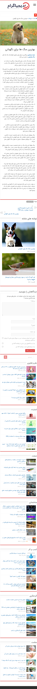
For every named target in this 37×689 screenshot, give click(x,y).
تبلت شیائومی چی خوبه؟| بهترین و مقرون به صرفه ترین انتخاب (14, 391)
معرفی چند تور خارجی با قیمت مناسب (15, 600)
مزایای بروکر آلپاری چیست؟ (18, 398)
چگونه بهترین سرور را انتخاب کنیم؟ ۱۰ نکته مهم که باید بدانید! (13, 414)
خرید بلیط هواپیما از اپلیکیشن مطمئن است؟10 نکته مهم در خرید (13, 608)
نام (34, 319)
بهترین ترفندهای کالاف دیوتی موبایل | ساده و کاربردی (14, 375)
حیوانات (30, 19)
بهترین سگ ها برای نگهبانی (11, 213)
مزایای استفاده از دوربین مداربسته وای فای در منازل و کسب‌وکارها (14, 523)
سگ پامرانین (30, 202)
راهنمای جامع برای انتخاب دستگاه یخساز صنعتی (15, 476)
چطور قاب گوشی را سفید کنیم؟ (17, 576)
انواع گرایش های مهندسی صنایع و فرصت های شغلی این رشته (13, 491)
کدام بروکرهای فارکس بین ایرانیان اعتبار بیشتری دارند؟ (13, 569)
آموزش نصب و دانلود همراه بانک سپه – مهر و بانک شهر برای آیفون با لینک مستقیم (13, 445)
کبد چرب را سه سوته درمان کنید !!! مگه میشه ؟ (13, 660)
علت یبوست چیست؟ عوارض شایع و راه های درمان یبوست (14, 675)
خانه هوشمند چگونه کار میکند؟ (17, 515)
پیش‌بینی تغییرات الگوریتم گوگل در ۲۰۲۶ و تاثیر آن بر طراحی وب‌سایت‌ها (13, 368)
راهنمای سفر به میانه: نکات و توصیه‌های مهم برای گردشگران (14, 624)
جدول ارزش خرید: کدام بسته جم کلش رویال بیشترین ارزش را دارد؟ (14, 562)
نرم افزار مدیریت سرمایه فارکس (17, 553)
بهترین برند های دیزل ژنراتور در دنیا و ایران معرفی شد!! (14, 483)
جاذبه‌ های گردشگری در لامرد (18, 630)
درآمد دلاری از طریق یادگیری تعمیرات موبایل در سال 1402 (25, 208)
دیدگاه (33, 301)
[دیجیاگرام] (18, 6)
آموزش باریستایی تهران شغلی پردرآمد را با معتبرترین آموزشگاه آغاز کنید (14, 585)
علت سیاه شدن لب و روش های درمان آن (14, 654)
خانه (34, 19)
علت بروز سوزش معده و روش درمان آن (15, 646)
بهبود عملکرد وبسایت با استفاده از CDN (15, 436)
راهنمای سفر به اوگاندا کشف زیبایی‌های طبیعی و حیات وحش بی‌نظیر (13, 616)
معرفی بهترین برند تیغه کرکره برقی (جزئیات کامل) (14, 468)
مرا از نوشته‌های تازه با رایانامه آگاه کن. (25, 347)
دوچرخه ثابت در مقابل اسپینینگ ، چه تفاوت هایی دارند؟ (14, 669)
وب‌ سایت (32, 332)
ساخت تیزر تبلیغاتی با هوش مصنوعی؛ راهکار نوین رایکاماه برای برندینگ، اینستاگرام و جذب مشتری (13, 508)
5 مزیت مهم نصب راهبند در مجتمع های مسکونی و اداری (15, 460)
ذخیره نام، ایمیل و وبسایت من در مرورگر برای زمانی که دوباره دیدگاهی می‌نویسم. (19, 339)
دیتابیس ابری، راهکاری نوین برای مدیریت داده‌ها (14, 429)
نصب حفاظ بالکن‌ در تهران (18, 530)
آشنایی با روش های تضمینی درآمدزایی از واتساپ (15, 422)
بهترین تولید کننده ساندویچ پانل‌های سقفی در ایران (13, 538)
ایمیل (33, 325)
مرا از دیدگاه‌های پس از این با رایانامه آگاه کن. (23, 343)
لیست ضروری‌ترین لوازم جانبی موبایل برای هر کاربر (13, 383)
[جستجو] (5, 357)
